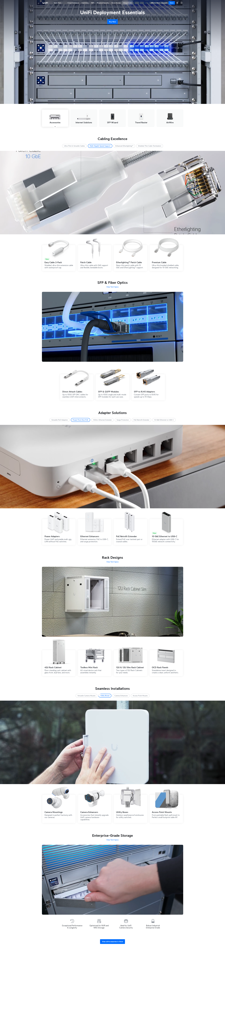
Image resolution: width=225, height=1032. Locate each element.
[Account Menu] (181, 3)
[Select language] (177, 3)
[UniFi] (45, 2)
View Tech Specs (112, 287)
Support (164, 3)
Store (172, 3)
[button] (74, 146)
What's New (155, 3)
